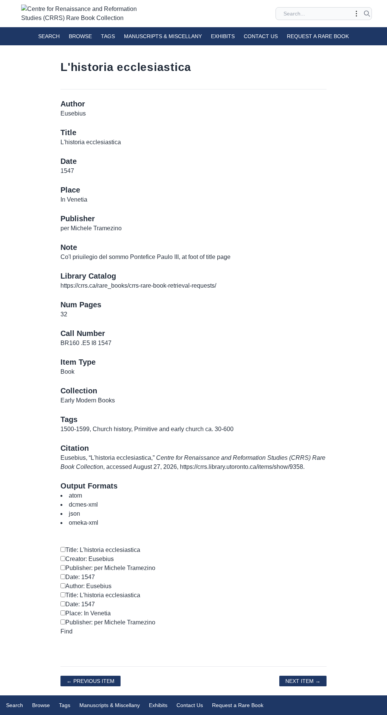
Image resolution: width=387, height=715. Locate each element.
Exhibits (223, 36)
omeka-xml (83, 522)
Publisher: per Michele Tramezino (110, 568)
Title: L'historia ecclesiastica (102, 550)
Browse (80, 36)
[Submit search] (367, 14)
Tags (108, 36)
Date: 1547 (80, 577)
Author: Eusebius (88, 586)
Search (49, 36)
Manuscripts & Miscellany (163, 36)
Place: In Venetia (88, 613)
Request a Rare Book (318, 36)
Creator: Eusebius (89, 559)
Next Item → (302, 681)
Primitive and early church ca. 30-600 (184, 429)
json (74, 513)
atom (75, 495)
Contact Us (261, 36)
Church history (112, 429)
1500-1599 (75, 429)
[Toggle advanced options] (356, 13)
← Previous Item (91, 681)
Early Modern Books (87, 400)
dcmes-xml (83, 504)
